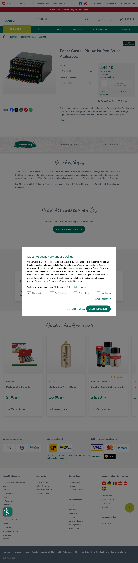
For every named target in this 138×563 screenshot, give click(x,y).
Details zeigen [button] (102, 299)
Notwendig (37, 293)
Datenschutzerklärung (76, 287)
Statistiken (84, 293)
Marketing (106, 293)
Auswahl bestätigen (76, 309)
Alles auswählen (98, 309)
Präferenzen (60, 293)
